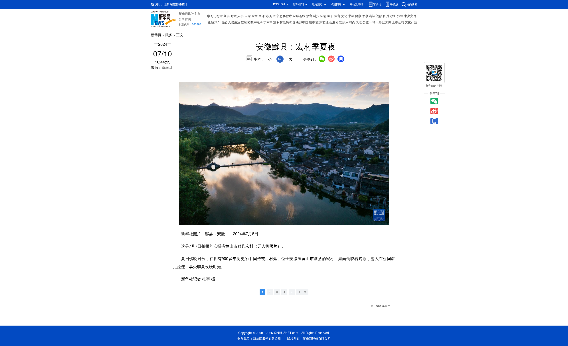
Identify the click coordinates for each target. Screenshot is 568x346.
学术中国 (269, 22)
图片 (386, 16)
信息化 (245, 22)
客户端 (377, 4)
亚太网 (386, 22)
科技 (316, 16)
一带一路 (375, 22)
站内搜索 (411, 4)
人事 (240, 16)
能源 (325, 22)
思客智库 (286, 16)
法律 (400, 16)
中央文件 (410, 16)
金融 (211, 22)
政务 (393, 16)
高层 (226, 16)
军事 (365, 16)
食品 (224, 22)
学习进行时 (215, 16)
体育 (337, 16)
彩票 (339, 22)
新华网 (156, 35)
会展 (332, 22)
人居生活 (234, 22)
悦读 (359, 22)
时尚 (352, 22)
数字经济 (256, 22)
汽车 (217, 22)
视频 (379, 16)
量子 (330, 16)
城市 (312, 22)
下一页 (302, 291)
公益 (366, 22)
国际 (248, 16)
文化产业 (411, 22)
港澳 (269, 16)
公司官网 (185, 19)
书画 (351, 16)
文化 (344, 16)
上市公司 (398, 22)
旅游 (319, 22)
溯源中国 (302, 22)
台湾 (275, 16)
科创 (323, 16)
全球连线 (299, 16)
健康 (358, 16)
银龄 (292, 22)
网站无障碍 (356, 4)
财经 (255, 16)
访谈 (372, 16)
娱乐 (345, 22)
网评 (261, 16)
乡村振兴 (282, 22)
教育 (309, 16)
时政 (234, 16)
